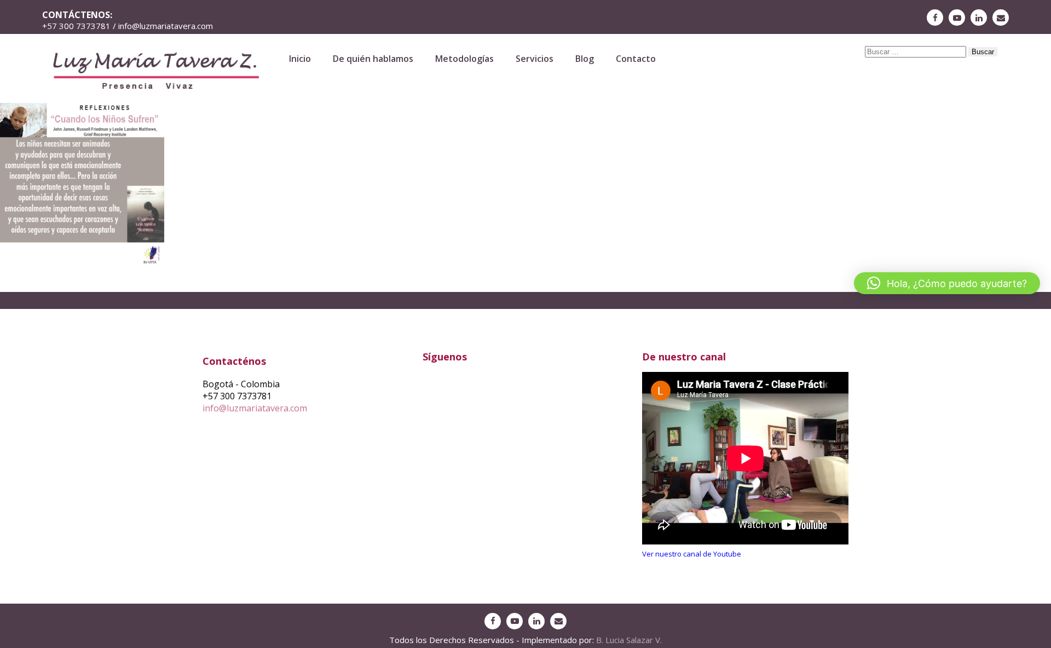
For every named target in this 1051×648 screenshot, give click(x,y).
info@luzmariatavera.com (255, 408)
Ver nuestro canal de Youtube (691, 554)
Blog (584, 59)
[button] (947, 283)
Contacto (636, 59)
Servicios (534, 59)
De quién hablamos (373, 59)
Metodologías (464, 59)
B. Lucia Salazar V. (629, 639)
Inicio (300, 59)
